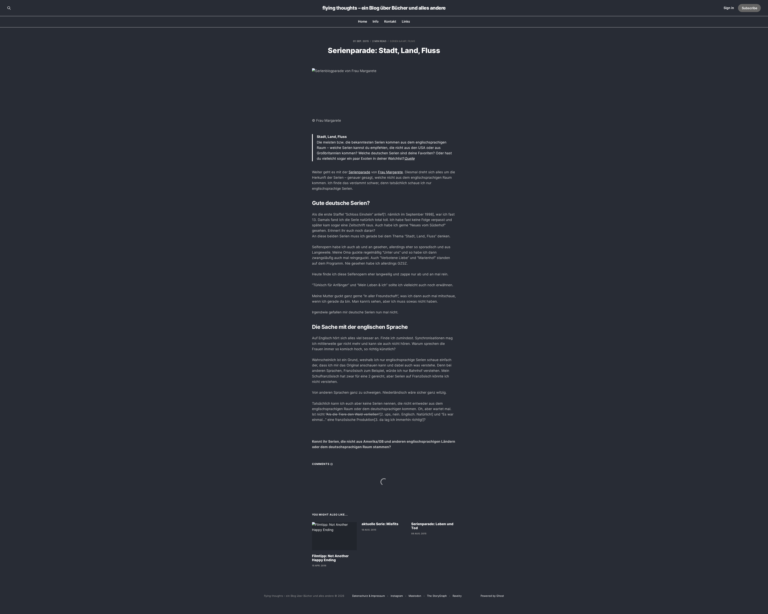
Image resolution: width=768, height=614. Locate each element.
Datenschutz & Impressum (368, 595)
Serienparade (359, 172)
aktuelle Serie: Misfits (380, 524)
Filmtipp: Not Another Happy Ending (330, 558)
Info (376, 21)
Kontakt (390, 21)
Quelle (409, 159)
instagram (397, 595)
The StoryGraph (437, 595)
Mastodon (415, 595)
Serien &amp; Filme (402, 41)
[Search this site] (9, 8)
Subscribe (749, 8)
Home (362, 21)
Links (406, 21)
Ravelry (457, 595)
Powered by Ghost (492, 595)
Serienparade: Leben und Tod (432, 526)
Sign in (729, 8)
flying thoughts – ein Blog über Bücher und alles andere (384, 8)
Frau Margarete (390, 172)
